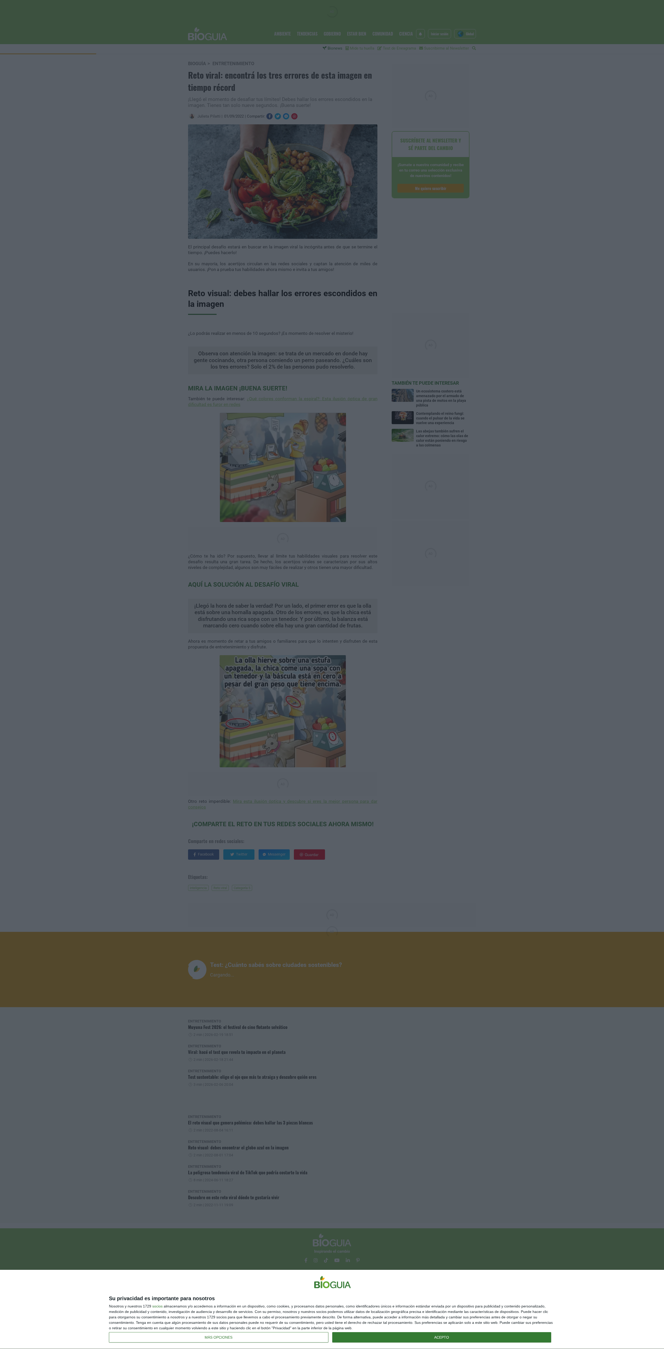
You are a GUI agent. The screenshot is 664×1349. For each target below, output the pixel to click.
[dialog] (332, 1309)
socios (157, 1306)
